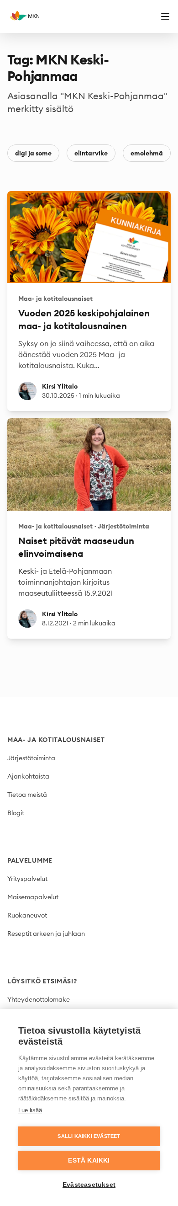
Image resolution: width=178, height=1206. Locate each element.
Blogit (15, 813)
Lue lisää (30, 1110)
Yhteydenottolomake (38, 999)
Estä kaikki (89, 1160)
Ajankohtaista (28, 776)
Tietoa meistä (27, 794)
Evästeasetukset (89, 1184)
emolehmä (147, 153)
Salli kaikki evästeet (89, 1136)
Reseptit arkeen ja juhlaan (46, 933)
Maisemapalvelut (32, 897)
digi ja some (33, 153)
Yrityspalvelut (27, 879)
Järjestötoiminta (31, 758)
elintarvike (91, 153)
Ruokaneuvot (27, 915)
